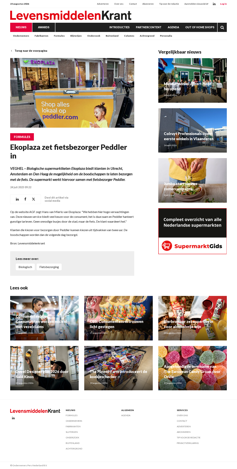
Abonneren (148, 3)
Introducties (119, 27)
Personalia (166, 35)
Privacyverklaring (188, 443)
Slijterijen (76, 35)
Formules (59, 35)
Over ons (118, 3)
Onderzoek (93, 35)
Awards (43, 27)
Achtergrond (147, 35)
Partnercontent (148, 27)
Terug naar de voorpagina (31, 50)
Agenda (173, 27)
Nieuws (21, 27)
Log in (223, 3)
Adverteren (103, 3)
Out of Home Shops (199, 27)
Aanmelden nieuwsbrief (196, 3)
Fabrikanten (41, 35)
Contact (133, 3)
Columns (129, 35)
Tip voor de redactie (169, 3)
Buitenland (112, 35)
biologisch (25, 267)
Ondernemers (21, 35)
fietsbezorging (49, 267)
